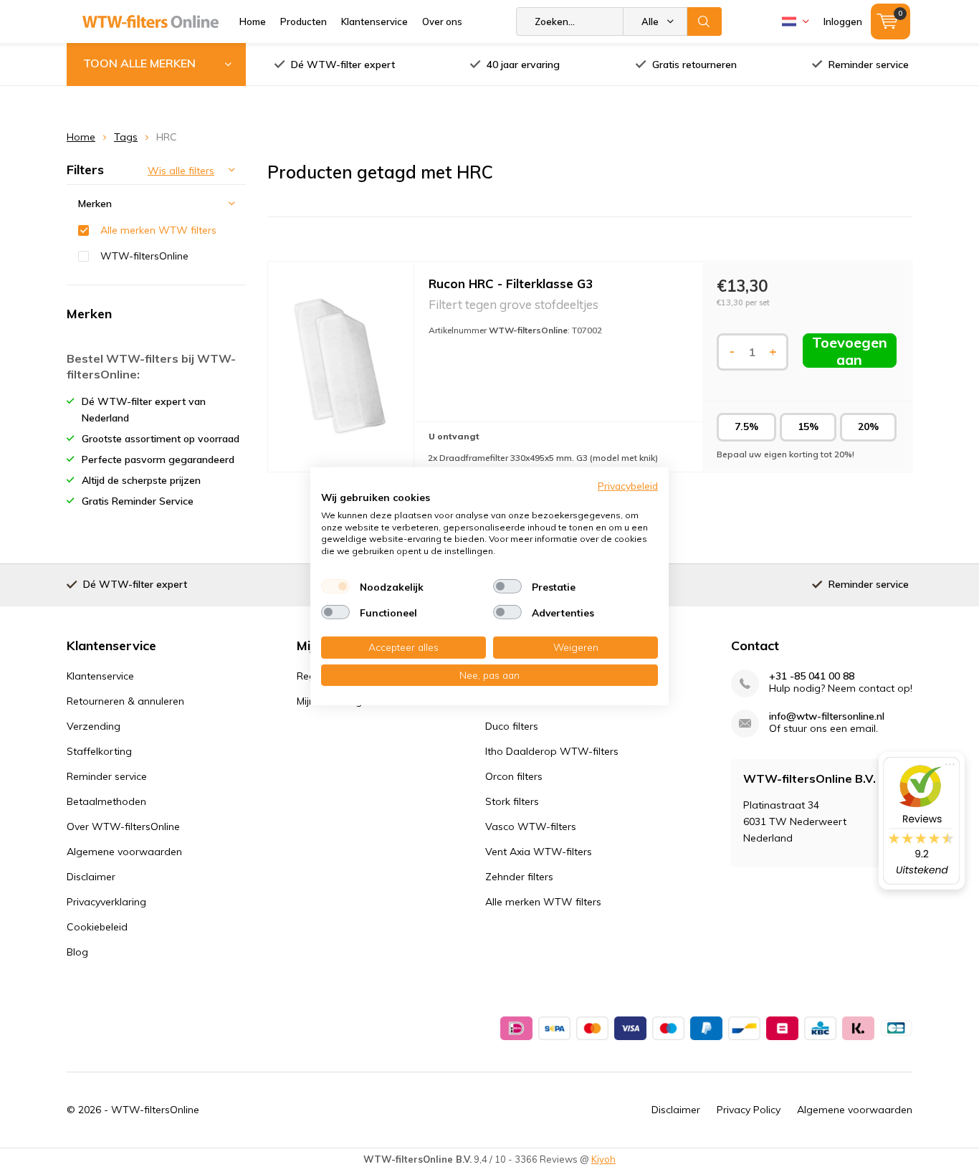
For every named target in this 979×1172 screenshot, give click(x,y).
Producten (303, 21)
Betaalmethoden (106, 801)
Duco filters (511, 726)
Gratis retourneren (694, 64)
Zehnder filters (519, 876)
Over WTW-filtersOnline (123, 826)
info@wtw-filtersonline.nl (826, 716)
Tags (126, 136)
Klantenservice (374, 21)
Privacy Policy (748, 1109)
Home (252, 21)
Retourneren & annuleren (125, 701)
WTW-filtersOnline (144, 255)
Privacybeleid (628, 485)
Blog (77, 951)
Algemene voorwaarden (124, 851)
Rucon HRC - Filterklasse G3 (511, 283)
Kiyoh (603, 1159)
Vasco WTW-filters (530, 826)
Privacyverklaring (106, 901)
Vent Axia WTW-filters (538, 851)
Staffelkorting (99, 751)
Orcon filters (514, 776)
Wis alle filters (181, 170)
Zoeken (704, 21)
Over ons (442, 21)
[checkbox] (335, 586)
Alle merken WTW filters (158, 230)
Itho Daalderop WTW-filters (552, 751)
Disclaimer (91, 876)
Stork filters (512, 801)
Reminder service (868, 64)
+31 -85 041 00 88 (811, 676)
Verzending (93, 726)
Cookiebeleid (97, 926)
